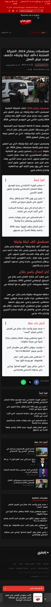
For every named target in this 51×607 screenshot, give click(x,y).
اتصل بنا (9, 7)
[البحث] (16, 10)
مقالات (38, 564)
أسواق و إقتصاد (43, 568)
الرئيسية (46, 564)
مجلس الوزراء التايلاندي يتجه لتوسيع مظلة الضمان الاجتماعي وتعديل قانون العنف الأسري (24, 189)
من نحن (41, 7)
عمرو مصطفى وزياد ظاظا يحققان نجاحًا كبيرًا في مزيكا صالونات (23, 340)
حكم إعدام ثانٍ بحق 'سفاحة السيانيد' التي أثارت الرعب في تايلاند (25, 209)
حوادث (20, 564)
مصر (15, 564)
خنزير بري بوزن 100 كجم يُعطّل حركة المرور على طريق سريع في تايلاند (25, 200)
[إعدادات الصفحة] (13, 10)
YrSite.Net (34, 576)
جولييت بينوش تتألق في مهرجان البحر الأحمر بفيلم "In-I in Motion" (24, 349)
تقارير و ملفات (29, 564)
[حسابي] (9, 10)
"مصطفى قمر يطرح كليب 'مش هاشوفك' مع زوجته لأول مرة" (28, 358)
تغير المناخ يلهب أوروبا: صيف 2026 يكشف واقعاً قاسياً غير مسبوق (26, 228)
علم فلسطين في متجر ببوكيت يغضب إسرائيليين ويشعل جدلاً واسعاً (25, 219)
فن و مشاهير (26, 64)
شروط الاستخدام (19, 7)
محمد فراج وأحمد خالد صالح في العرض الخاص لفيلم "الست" (24, 330)
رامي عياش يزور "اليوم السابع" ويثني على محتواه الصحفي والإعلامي (24, 368)
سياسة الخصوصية (32, 7)
